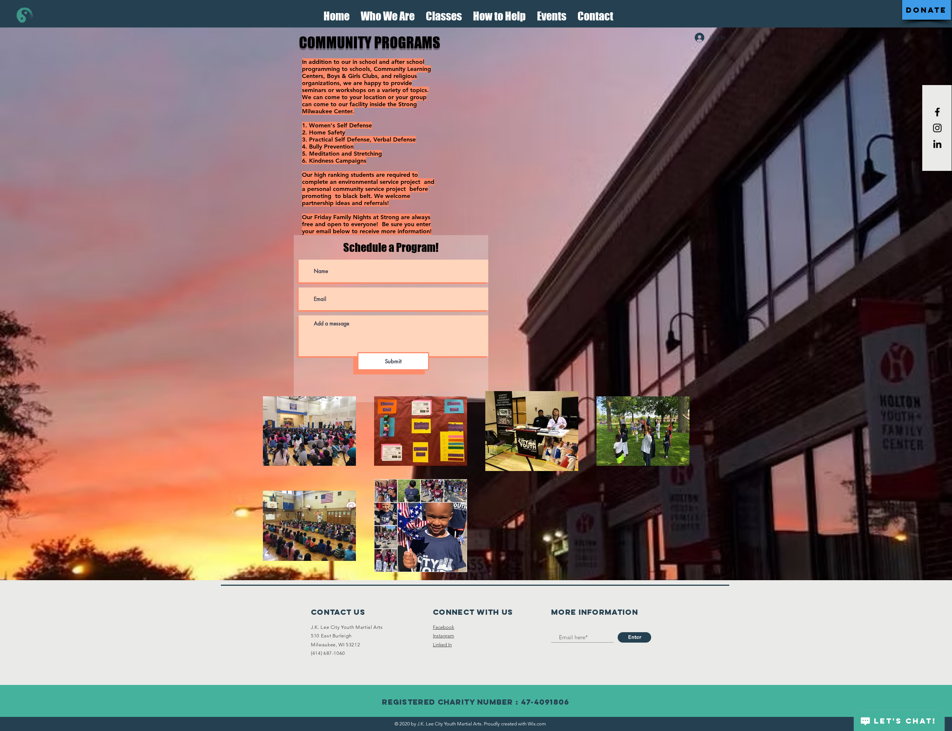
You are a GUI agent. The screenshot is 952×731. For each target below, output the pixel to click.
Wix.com (537, 724)
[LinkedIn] (937, 144)
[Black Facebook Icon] (937, 112)
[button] (387, 14)
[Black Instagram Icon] (937, 128)
